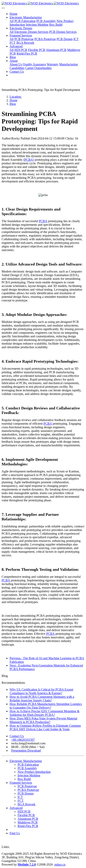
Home (13, 13)
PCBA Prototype (28, 790)
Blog (13, 104)
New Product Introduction (34, 771)
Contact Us (17, 736)
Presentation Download (26, 750)
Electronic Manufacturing (26, 761)
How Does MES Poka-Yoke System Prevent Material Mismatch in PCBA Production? (43, 720)
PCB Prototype (27, 786)
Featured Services (21, 782)
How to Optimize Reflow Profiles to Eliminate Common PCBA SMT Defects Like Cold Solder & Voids (45, 727)
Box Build (24, 779)
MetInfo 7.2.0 (27, 864)
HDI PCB (24, 811)
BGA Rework (26, 804)
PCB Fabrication (28, 764)
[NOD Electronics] (43, 3)
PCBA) (29, 159)
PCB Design (26, 793)
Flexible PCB (26, 815)
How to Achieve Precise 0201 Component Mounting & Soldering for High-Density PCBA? (44, 712)
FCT (21, 800)
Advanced (16, 808)
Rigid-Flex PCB (28, 826)
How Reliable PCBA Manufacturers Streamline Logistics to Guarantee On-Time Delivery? (46, 705)
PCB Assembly (27, 768)
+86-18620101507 (23, 739)
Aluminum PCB (28, 818)
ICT (20, 797)
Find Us (15, 833)
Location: (16, 96)
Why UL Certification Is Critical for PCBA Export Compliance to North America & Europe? (41, 691)
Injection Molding (29, 775)
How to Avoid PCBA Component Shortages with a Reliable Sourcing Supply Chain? (42, 698)
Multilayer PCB (28, 822)
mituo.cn (59, 864)
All (12, 21)
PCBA (43, 221)
